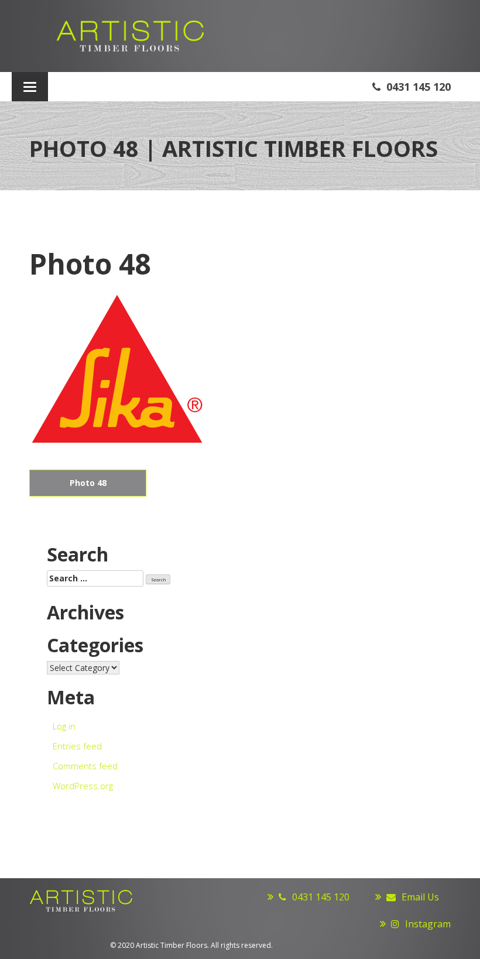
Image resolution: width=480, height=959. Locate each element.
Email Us (420, 896)
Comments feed (85, 766)
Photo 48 (88, 482)
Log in (64, 726)
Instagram (428, 923)
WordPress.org (83, 786)
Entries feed (77, 746)
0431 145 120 (418, 87)
